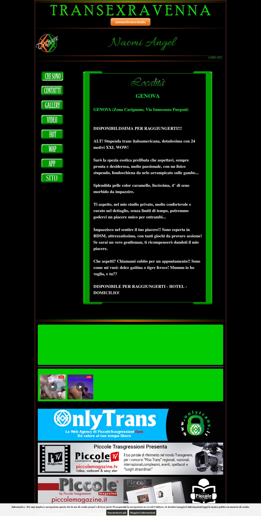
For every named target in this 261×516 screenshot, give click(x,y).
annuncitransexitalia (130, 21)
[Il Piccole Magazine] (130, 493)
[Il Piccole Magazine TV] (130, 459)
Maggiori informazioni (142, 512)
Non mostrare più (116, 512)
